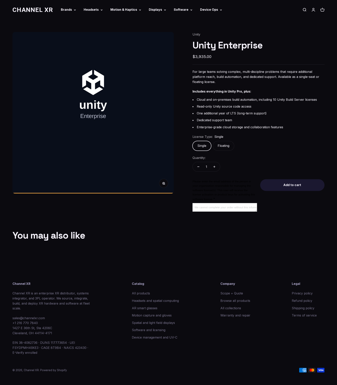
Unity (196, 34)
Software (181, 10)
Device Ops (209, 10)
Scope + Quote (231, 293)
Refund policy (302, 301)
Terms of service (304, 315)
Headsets (91, 10)
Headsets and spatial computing (155, 301)
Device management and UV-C (154, 337)
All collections (230, 308)
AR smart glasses (144, 308)
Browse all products (235, 301)
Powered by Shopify (53, 370)
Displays (155, 10)
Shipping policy (303, 308)
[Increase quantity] (214, 166)
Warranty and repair (235, 315)
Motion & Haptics (123, 10)
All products (141, 293)
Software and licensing (148, 330)
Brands (66, 10)
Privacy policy (302, 293)
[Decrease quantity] (198, 166)
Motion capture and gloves (152, 315)
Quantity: (199, 158)
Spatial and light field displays (153, 323)
